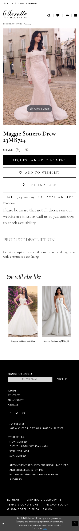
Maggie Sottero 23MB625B (56, 341)
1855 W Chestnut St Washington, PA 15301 (36, 428)
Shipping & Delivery (42, 500)
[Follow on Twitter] (16, 413)
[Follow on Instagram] (23, 413)
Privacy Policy (57, 505)
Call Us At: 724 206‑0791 (19, 4)
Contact (14, 395)
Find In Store (41, 185)
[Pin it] (27, 150)
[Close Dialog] (3, 524)
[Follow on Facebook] (10, 413)
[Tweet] (18, 150)
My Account (16, 400)
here (45, 528)
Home (5, 24)
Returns (13, 500)
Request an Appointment (39, 160)
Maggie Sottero (15, 24)
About (12, 390)
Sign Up (62, 379)
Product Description (29, 240)
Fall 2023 (27, 24)
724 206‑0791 (16, 424)
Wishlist (13, 404)
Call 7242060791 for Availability (39, 197)
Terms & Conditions (23, 505)
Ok (75, 523)
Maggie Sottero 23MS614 (23, 341)
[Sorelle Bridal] (15, 13)
